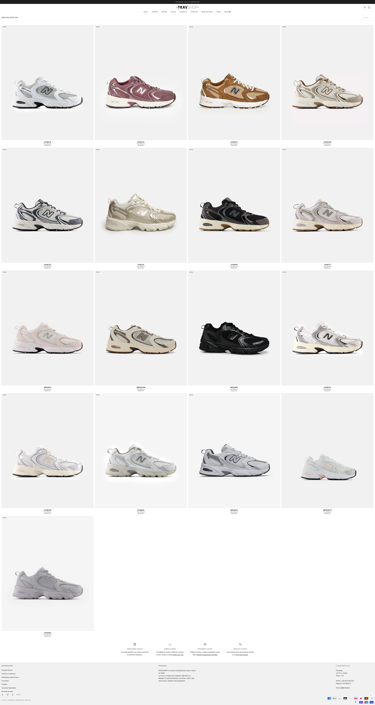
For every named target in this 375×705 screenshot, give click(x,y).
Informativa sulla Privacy (10, 677)
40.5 (48, 138)
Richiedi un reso (7, 691)
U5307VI (327, 265)
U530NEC (141, 510)
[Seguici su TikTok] (13, 695)
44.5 (236, 506)
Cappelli (183, 12)
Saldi (146, 12)
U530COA (141, 142)
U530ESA (327, 387)
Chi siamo (5, 681)
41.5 (51, 138)
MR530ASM (141, 387)
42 (54, 138)
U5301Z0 (141, 265)
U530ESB (47, 510)
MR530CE (47, 387)
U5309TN (234, 265)
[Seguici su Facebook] (3, 695)
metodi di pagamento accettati (206, 655)
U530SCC (234, 142)
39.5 (44, 138)
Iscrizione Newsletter (9, 688)
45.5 (342, 138)
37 (39, 138)
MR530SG (234, 510)
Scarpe (155, 12)
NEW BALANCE (207, 12)
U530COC (47, 265)
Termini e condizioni (8, 674)
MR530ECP (327, 510)
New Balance (48, 144)
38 (41, 138)
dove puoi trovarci (242, 655)
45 (56, 138)
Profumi (194, 12)
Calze (173, 12)
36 (222, 138)
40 (239, 138)
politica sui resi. (178, 655)
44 (337, 138)
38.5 (233, 138)
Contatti (4, 684)
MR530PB (234, 387)
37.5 (227, 138)
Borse (164, 12)
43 (334, 138)
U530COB (327, 142)
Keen (219, 12)
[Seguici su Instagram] (8, 695)
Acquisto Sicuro (7, 670)
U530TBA (47, 633)
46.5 (345, 138)
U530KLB (47, 142)
